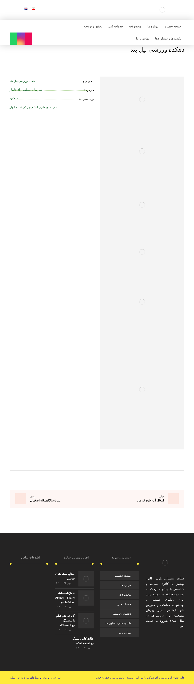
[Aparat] (159, 637)
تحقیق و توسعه (122, 613)
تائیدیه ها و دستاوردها (118, 623)
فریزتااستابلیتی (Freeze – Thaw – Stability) (65, 597)
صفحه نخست (123, 575)
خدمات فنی (124, 604)
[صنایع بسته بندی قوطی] (86, 578)
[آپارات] (28, 39)
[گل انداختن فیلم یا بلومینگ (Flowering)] (86, 620)
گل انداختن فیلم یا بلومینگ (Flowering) (65, 620)
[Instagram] (21, 39)
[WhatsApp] (13, 39)
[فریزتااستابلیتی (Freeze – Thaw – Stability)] (86, 598)
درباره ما (125, 585)
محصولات (125, 594)
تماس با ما (124, 632)
